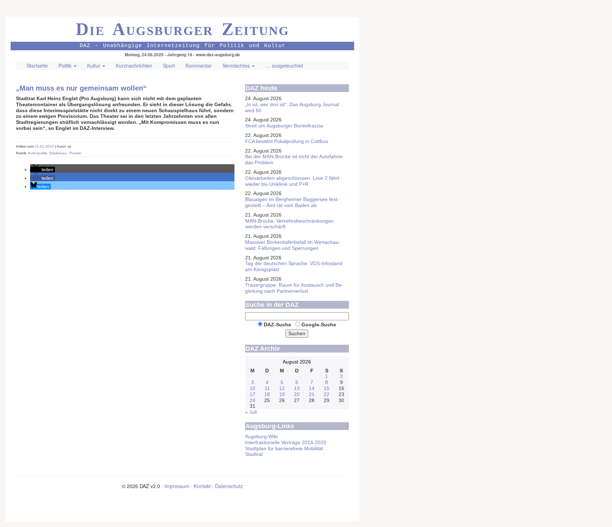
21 (311, 394)
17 (252, 394)
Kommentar (199, 65)
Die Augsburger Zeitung (182, 29)
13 (297, 388)
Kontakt (202, 485)
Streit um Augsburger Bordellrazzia (284, 125)
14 (311, 388)
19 (282, 394)
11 (267, 388)
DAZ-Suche (277, 324)
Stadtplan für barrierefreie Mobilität (284, 448)
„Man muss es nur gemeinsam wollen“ (81, 88)
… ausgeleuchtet (284, 65)
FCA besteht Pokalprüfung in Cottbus (286, 141)
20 (297, 394)
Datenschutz (229, 485)
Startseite (37, 65)
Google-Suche (318, 324)
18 (267, 394)
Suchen (296, 333)
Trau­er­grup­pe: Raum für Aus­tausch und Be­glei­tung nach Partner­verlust (294, 288)
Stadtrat (254, 454)
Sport (169, 65)
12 (282, 388)
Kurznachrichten (134, 65)
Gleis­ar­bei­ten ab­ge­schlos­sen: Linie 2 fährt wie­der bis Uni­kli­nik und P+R (292, 181)
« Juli (251, 412)
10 (252, 388)
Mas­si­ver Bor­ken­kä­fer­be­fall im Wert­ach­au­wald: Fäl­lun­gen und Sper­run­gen (292, 245)
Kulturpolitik (37, 153)
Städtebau (58, 153)
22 (326, 394)
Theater (75, 153)
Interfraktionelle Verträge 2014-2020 (285, 442)
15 (326, 388)
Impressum (176, 485)
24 (252, 400)
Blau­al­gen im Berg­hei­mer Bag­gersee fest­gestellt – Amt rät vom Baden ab (292, 202)
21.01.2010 (45, 146)
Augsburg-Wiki (261, 436)
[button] (42, 169)
